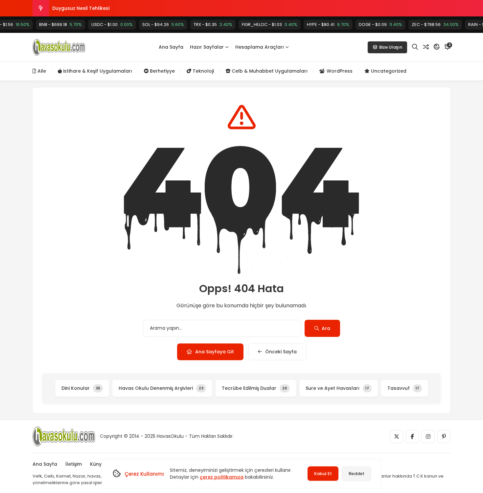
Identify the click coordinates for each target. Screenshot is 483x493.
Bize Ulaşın (390, 47)
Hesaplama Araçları (259, 47)
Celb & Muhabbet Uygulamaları (269, 71)
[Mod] (437, 47)
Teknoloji (202, 71)
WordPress (339, 71)
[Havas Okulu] (59, 47)
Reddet (356, 473)
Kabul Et (323, 473)
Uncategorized (388, 71)
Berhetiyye (162, 71)
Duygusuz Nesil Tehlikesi (80, 8)
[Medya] (396, 436)
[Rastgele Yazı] (426, 47)
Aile (41, 71)
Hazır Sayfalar (207, 47)
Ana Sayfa (171, 47)
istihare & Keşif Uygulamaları (97, 71)
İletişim (73, 464)
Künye (97, 464)
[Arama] (415, 47)
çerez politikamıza (221, 477)
